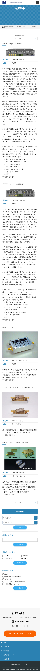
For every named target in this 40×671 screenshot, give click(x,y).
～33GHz (25, 558)
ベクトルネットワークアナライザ (14, 581)
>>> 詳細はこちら (8, 177)
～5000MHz (8, 558)
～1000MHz (25, 556)
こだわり (6, 646)
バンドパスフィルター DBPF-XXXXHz (18, 387)
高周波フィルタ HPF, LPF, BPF (15, 442)
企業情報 (6, 659)
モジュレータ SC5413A (12, 44)
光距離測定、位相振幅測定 (12, 576)
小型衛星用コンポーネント (12, 584)
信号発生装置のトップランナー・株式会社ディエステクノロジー (16, 26)
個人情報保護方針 (15, 664)
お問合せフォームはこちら (21, 633)
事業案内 (6, 642)
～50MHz (7, 556)
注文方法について (8, 655)
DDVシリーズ (7, 327)
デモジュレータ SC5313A (13, 184)
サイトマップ (26, 664)
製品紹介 (34, 26)
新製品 (6, 574)
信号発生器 (7, 579)
